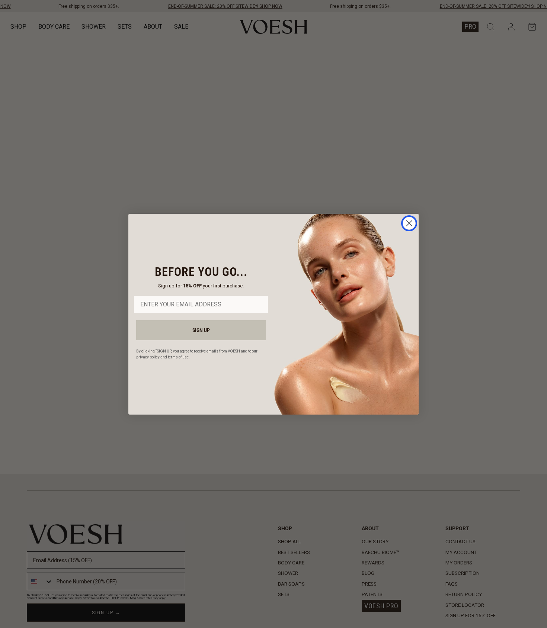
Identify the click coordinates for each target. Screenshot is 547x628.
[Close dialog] (409, 223)
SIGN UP (201, 330)
